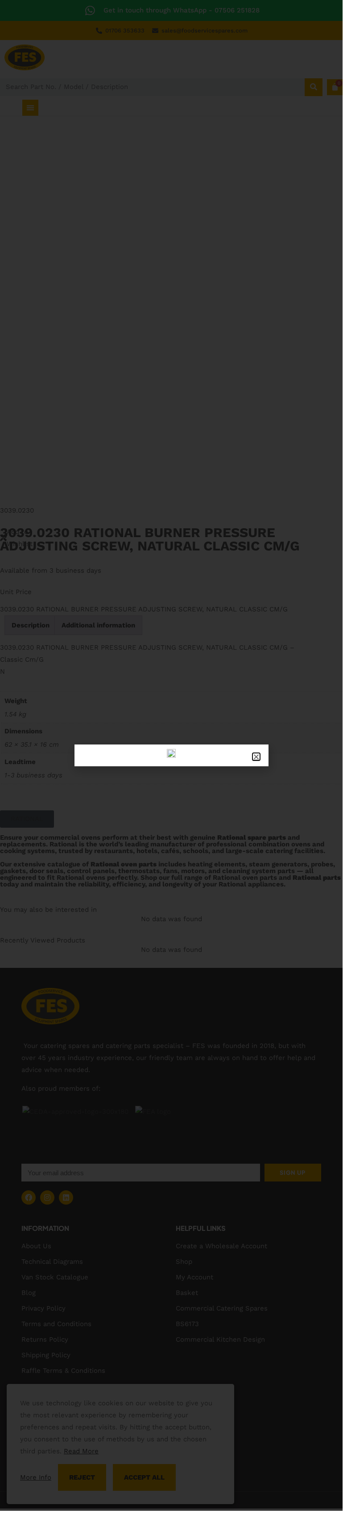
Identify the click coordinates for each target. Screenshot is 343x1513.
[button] (256, 756)
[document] (171, 755)
